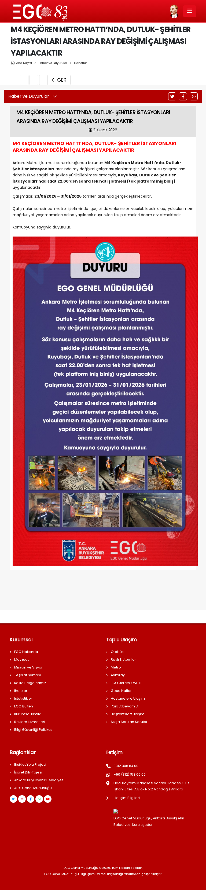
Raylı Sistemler (123, 659)
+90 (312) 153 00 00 (129, 774)
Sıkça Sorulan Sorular (129, 722)
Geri (62, 80)
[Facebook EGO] (30, 799)
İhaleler (20, 690)
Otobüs (117, 651)
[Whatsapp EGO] (39, 799)
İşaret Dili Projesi (28, 772)
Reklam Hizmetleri (29, 722)
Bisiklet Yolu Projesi (30, 764)
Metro (116, 667)
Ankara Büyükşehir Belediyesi (39, 780)
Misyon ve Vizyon (28, 667)
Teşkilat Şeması (27, 675)
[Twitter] (172, 96)
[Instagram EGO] (22, 799)
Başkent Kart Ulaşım (127, 714)
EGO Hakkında (26, 651)
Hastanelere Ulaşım (128, 698)
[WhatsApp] (194, 96)
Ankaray (118, 675)
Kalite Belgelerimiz (30, 683)
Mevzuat (21, 659)
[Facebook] (183, 96)
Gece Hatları (122, 690)
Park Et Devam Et (124, 706)
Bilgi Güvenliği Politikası (33, 729)
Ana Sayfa (24, 63)
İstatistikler (23, 698)
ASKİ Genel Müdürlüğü (33, 788)
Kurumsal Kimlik (27, 714)
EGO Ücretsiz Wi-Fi (126, 683)
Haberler (80, 63)
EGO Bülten (23, 706)
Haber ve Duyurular (53, 63)
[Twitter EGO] (13, 799)
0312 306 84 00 (125, 766)
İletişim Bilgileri (127, 797)
